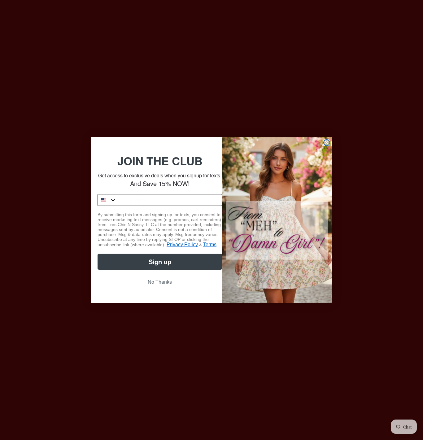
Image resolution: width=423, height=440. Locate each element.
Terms (209, 244)
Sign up (160, 261)
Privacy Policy (182, 244)
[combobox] (107, 200)
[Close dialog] (327, 143)
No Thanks (160, 281)
